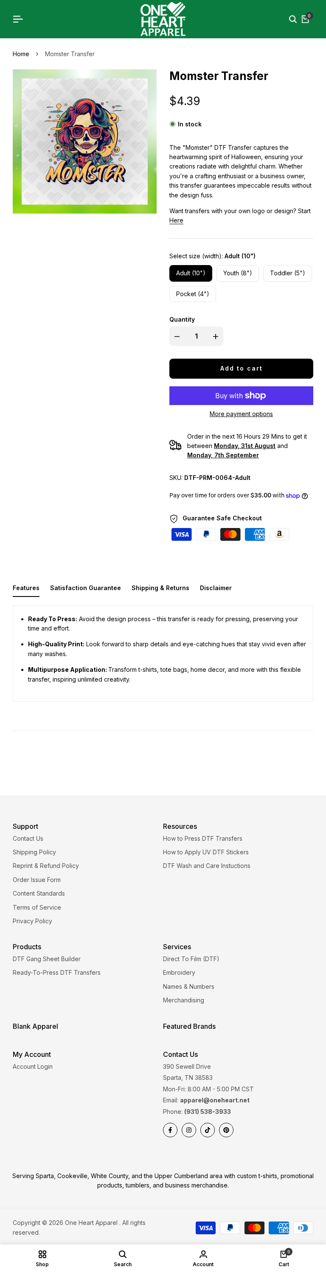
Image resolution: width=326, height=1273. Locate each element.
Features (26, 587)
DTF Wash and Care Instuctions (206, 865)
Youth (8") (237, 273)
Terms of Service (37, 907)
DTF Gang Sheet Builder (47, 958)
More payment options (241, 413)
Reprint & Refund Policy (46, 865)
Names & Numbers (188, 986)
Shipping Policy (34, 852)
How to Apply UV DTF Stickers (206, 852)
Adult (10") (190, 273)
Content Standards (39, 893)
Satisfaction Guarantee (85, 587)
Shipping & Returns (160, 587)
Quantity (182, 319)
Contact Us (28, 838)
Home (21, 53)
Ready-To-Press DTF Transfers (57, 972)
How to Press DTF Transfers (202, 838)
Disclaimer (216, 587)
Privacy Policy (32, 921)
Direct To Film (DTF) (191, 958)
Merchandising (183, 1000)
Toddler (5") (287, 273)
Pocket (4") (192, 293)
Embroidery (179, 972)
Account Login (33, 1066)
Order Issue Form (37, 879)
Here (176, 220)
